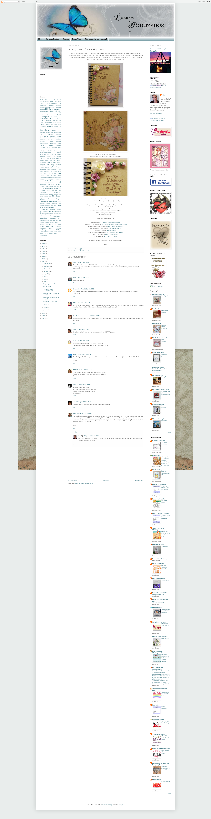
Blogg (40, 39)
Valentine (58, 226)
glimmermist (53, 143)
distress (50, 126)
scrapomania (43, 211)
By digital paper (56, 116)
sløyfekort (51, 215)
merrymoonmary (107, 805)
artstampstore (43, 107)
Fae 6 (42, 134)
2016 (43, 251)
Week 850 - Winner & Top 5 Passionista (165, 487)
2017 (43, 249)
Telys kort (58, 222)
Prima (59, 199)
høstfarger (43, 152)
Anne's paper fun (157, 375)
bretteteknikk (57, 113)
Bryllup (59, 115)
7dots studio (52, 99)
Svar (74, 271)
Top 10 (54, 224)
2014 (43, 256)
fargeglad (58, 134)
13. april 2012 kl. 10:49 (84, 385)
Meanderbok (49, 177)
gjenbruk (58, 141)
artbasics (51, 105)
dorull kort (51, 128)
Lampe (59, 166)
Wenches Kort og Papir (159, 419)
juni (45, 276)
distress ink (57, 126)
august (46, 274)
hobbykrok (51, 150)
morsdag (42, 186)
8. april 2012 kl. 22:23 (83, 341)
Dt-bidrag (44, 130)
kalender (58, 158)
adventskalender (44, 101)
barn (54, 107)
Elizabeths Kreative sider (160, 338)
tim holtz (48, 224)
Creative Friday (157, 470)
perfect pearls (44, 196)
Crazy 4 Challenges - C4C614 (164, 567)
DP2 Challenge (157, 607)
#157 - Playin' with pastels (115, 226)
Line (76, 249)
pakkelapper (43, 192)
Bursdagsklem (165, 296)
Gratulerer (164, 420)
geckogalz (42, 141)
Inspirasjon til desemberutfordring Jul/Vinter (165, 768)
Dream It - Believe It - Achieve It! (164, 326)
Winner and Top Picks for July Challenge (165, 516)
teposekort (42, 224)
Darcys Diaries (45, 124)
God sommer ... (165, 546)
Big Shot (42, 109)
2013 (43, 259)
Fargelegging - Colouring (50, 284)
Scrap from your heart (159, 622)
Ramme (48, 203)
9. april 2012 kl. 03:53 (84, 354)
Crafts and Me (56, 120)
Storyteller (42, 220)
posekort (42, 200)
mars (45, 305)
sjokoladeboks (57, 213)
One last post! (165, 580)
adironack (58, 99)
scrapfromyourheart (47, 207)
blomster (53, 111)
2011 (43, 313)
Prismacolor (86, 250)
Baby (50, 107)
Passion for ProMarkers (159, 484)
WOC (56, 233)
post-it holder (51, 199)
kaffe (48, 158)
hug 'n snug (57, 150)
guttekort (51, 145)
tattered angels (44, 222)
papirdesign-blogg (158, 544)
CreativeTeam (48, 122)
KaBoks (42, 158)
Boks (52, 113)
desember (47, 264)
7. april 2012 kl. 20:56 (83, 302)
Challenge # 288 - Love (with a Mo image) (165, 610)
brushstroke (50, 114)
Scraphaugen (44, 209)
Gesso (51, 141)
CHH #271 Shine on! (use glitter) (165, 737)
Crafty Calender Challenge (160, 513)
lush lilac (52, 171)
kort (45, 162)
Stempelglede (52, 218)
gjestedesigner (44, 143)
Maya (74, 385)
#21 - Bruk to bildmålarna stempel (109, 222)
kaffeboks (52, 158)
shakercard (46, 213)
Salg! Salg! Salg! (165, 781)
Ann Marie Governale (79, 316)
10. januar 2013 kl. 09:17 (91, 436)
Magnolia (54, 173)
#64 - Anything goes (115, 228)
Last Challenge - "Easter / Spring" (165, 752)
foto (48, 138)
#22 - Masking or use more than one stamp (114, 224)
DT (55, 128)
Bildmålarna (77, 250)
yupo (59, 233)
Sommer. (49, 216)
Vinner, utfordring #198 (158, 594)
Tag (56, 220)
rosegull (42, 205)
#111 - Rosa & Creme (110, 236)
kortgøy (59, 162)
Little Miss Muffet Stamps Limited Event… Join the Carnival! (165, 658)
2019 (43, 243)
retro (60, 203)
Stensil (59, 218)
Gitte (74, 277)
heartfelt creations (51, 147)
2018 (43, 246)
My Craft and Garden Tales (160, 390)
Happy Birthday (165, 377)
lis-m (74, 341)
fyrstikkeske (53, 138)
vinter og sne (53, 231)
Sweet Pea (49, 220)
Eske (59, 132)
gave (59, 138)
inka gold (46, 154)
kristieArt (42, 166)
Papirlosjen (155, 705)
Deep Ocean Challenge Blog (161, 749)
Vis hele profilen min (156, 113)
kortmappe (42, 164)
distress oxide (43, 128)
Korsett (42, 162)
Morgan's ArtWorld (54, 184)
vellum (50, 228)
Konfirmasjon (57, 160)
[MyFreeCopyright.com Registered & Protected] (160, 120)
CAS (51, 118)
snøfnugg (42, 216)
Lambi (75, 402)
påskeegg (42, 203)
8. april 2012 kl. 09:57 (83, 329)
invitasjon (42, 156)
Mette (74, 413)
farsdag (59, 136)
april (45, 282)
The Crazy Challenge (158, 734)
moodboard (43, 184)
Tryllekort (58, 224)
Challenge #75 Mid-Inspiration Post (165, 693)
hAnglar (42, 147)
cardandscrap (44, 118)
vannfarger (43, 228)
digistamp (43, 126)
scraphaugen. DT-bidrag (55, 209)
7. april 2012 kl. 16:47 (82, 277)
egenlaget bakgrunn (45, 132)
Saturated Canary (55, 205)
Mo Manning (51, 181)
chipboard (48, 120)
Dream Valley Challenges (160, 559)
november (47, 266)
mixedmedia (43, 181)
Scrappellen (76, 289)
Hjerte (50, 149)
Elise (74, 262)
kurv (47, 166)
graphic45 (43, 145)
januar (46, 310)
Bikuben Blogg (156, 323)
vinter (48, 231)
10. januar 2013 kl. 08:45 (84, 413)
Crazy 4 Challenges (158, 564)
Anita (74, 302)
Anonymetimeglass (52, 103)
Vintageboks (43, 231)
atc (48, 107)
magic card (47, 173)
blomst (48, 111)
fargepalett (52, 136)
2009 (43, 318)
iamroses (54, 152)
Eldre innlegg (139, 480)
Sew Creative (156, 309)
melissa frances (57, 177)
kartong (42, 160)
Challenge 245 (165, 638)
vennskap (58, 228)
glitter (59, 143)
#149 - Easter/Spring (111, 234)
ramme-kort (54, 203)
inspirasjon (53, 154)
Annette (75, 369)
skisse (46, 215)
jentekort (49, 156)
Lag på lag (52, 166)
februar (46, 307)
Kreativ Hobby (156, 779)
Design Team (76, 39)
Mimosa (50, 179)
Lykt (56, 171)
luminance (46, 171)
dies (59, 124)
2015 (43, 254)
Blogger (121, 805)
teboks (52, 222)
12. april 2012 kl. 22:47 (85, 369)
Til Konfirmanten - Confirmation (48, 289)
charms (42, 120)
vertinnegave (44, 230)
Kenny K (47, 160)
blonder (58, 111)
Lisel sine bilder (56, 167)
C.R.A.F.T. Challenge (158, 440)
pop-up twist (50, 198)
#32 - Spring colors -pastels (115, 232)
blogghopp (43, 111)
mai (45, 279)
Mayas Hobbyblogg (158, 352)
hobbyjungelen (44, 150)
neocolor (59, 186)
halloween (58, 145)
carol (74, 329)
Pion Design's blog (158, 367)
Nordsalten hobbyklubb (159, 593)
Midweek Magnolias (158, 719)
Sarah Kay (47, 205)
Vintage (58, 230)
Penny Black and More (159, 499)
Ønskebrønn (43, 235)
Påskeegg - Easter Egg (50, 301)
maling (59, 175)
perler (50, 196)
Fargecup (50, 134)
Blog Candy (57, 109)
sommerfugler (57, 217)
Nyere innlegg (72, 480)
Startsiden (106, 480)
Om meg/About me (52, 39)
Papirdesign (57, 192)
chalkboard (58, 118)
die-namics (54, 124)
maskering (43, 177)
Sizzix (51, 213)
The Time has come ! (158, 602)
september (47, 271)
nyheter (48, 190)
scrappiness (51, 211)
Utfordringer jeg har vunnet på (96, 39)
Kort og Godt (51, 162)
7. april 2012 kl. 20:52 (87, 289)
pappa (51, 194)
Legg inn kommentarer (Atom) (84, 484)
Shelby (75, 354)
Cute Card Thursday (158, 578)
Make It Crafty (51, 175)
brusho (42, 114)
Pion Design (56, 196)
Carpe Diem (47, 286)
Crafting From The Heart (159, 636)
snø (60, 215)
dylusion (53, 130)
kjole (51, 160)
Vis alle (169, 432)
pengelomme (57, 194)
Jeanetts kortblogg (158, 404)
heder (59, 147)
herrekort (42, 149)
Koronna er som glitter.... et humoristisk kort (165, 393)
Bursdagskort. (45, 117)
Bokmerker (48, 113)
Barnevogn (58, 107)
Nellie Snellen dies (51, 186)
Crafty (41, 122)
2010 (43, 315)
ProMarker (53, 202)
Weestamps (50, 233)
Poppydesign (57, 198)
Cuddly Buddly (57, 122)
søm (54, 220)
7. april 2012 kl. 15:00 (83, 262)
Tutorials (66, 39)
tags (60, 220)
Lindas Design (44, 167)
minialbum (58, 179)
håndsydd (48, 152)
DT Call (59, 128)
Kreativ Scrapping (56, 164)
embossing (54, 132)
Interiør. (59, 154)
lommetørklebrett (51, 169)
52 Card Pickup (44, 99)
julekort (59, 156)
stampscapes (43, 218)
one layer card (56, 190)
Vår (45, 233)
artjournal (58, 105)
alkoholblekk (58, 101)
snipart (56, 215)
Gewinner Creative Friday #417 (165, 473)
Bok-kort (42, 113)
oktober (46, 269)
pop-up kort (43, 198)
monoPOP (58, 182)
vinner (52, 230)
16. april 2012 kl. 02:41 (84, 402)
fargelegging (44, 136)
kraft (81, 250)
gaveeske (50, 139)
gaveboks (42, 139)
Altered (42, 103)
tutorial (42, 226)
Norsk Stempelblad (46, 188)
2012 (43, 261)
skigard (42, 215)
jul (54, 156)
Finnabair (42, 138)
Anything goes (111, 230)
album (51, 101)
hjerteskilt (58, 149)
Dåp (59, 130)
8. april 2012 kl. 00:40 (93, 316)
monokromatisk (49, 182)
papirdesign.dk (44, 194)
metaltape (42, 179)
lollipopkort (43, 169)
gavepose (58, 139)
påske (59, 201)
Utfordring (49, 226)
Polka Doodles (156, 455)
